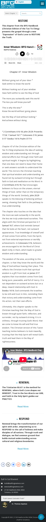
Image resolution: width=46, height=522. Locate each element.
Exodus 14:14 (13, 138)
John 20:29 (28, 131)
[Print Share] (29, 465)
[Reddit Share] (18, 465)
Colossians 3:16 (30, 135)
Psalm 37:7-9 (26, 138)
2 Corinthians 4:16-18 (13, 131)
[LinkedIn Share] (24, 465)
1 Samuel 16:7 (14, 135)
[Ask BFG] (41, 517)
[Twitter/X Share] (8, 465)
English (21, 2)
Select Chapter (10, 13)
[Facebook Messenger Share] (13, 465)
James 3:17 (34, 273)
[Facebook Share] (3, 465)
